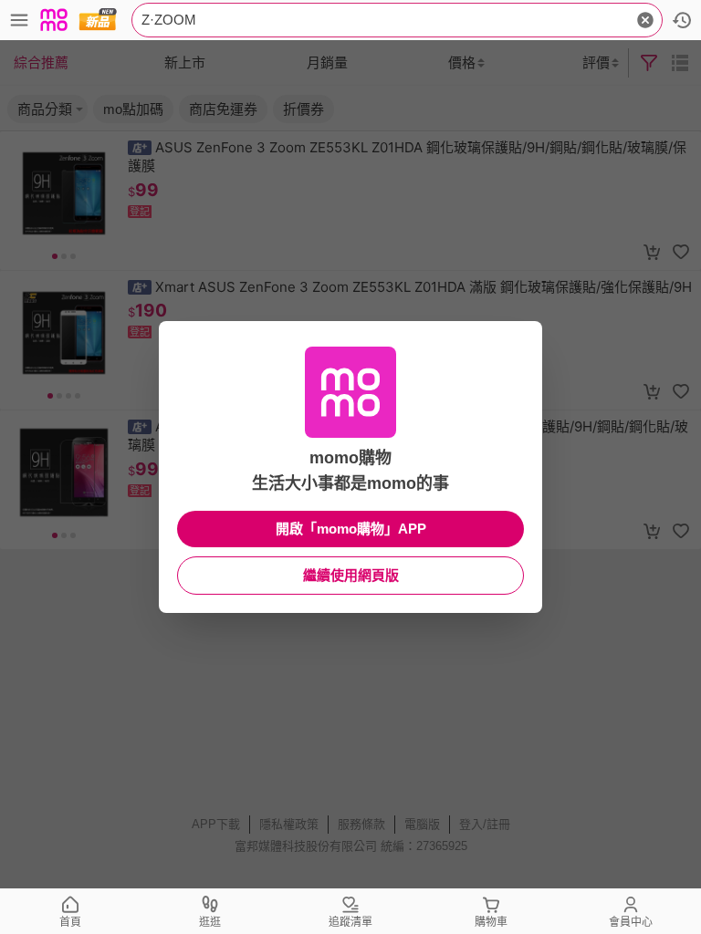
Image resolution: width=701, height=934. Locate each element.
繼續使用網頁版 (351, 575)
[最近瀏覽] (681, 20)
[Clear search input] (645, 20)
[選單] (19, 20)
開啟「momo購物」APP (351, 528)
